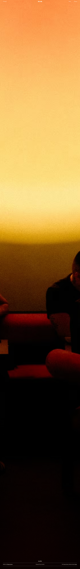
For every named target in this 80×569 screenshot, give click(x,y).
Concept (5, 1)
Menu (70, 1)
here (76, 564)
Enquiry (75, 1)
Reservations (10, 564)
